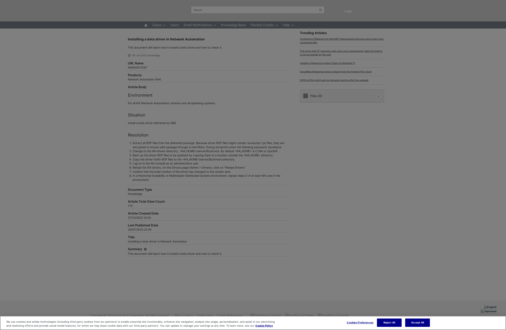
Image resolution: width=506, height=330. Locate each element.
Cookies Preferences (360, 322)
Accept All (417, 322)
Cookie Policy (264, 325)
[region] (253, 323)
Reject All (389, 322)
